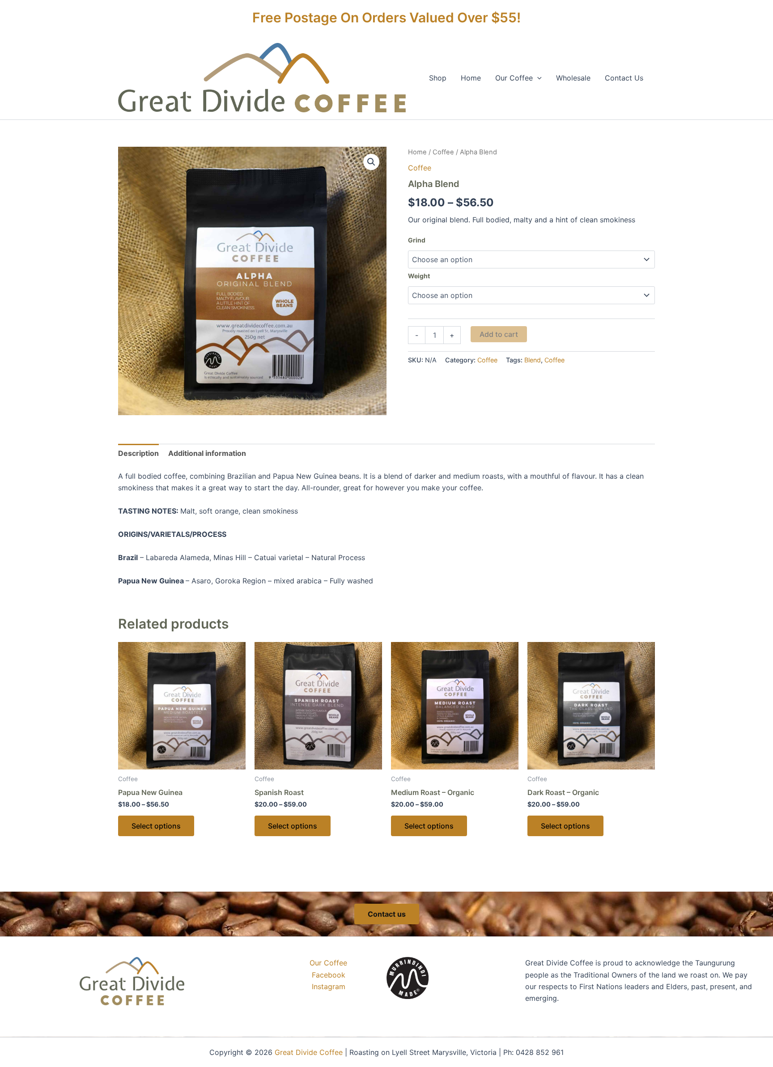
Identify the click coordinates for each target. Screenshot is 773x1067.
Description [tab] (138, 453)
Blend (532, 360)
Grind (416, 240)
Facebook (328, 974)
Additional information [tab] (207, 453)
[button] (537, 78)
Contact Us (624, 77)
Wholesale (573, 77)
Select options (156, 825)
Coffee (443, 152)
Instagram (328, 986)
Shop (437, 77)
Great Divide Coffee (309, 1052)
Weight (419, 276)
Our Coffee (328, 962)
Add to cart (499, 334)
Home (471, 77)
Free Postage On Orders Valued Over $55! (386, 17)
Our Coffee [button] (514, 77)
